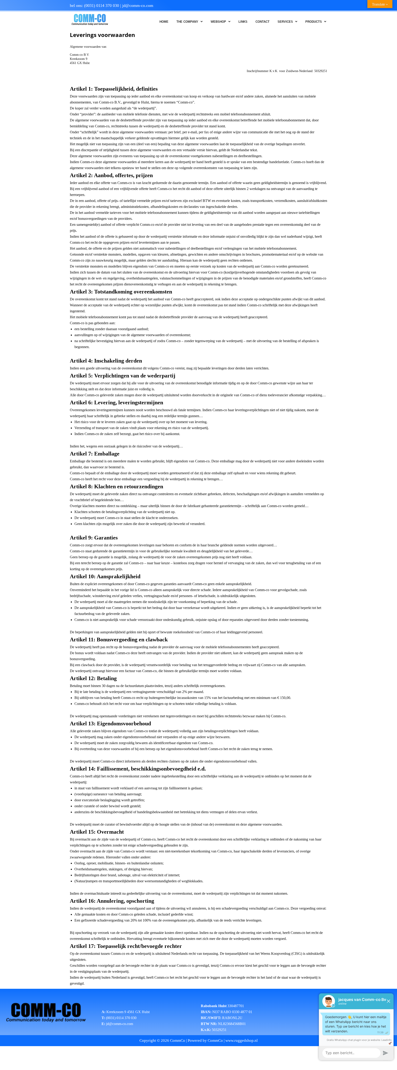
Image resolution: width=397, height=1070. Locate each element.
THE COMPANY (187, 21)
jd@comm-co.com (137, 5)
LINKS (242, 21)
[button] (190, 22)
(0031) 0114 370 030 (101, 5)
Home (163, 21)
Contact (262, 21)
